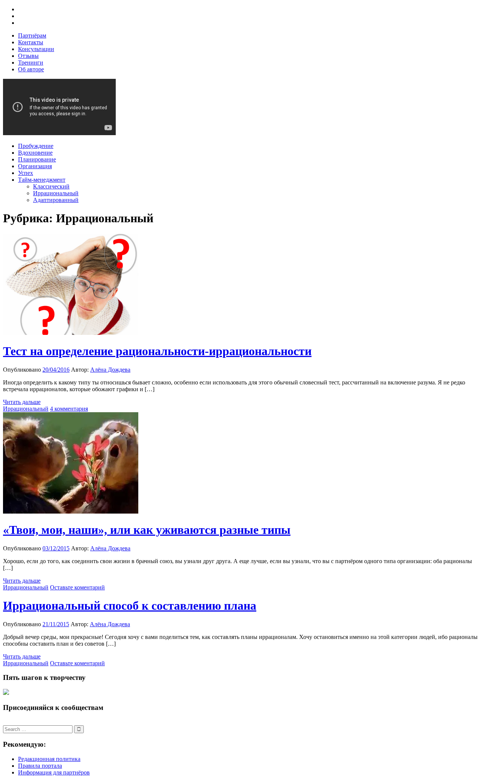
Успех (25, 173)
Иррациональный (56, 193)
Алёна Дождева (110, 369)
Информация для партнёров (54, 772)
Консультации (36, 49)
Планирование (37, 159)
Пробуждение (35, 146)
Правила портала (40, 765)
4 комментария (69, 408)
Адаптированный (56, 200)
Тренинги (30, 62)
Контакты (30, 42)
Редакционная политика (49, 759)
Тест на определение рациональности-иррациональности (157, 351)
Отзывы (28, 56)
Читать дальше (22, 402)
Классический (51, 186)
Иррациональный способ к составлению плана (129, 605)
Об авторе (31, 69)
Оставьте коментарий (77, 587)
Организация (35, 166)
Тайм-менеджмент (41, 179)
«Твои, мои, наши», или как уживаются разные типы (146, 529)
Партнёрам (32, 35)
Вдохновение (35, 152)
